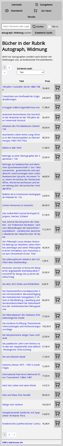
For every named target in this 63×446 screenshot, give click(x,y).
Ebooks (31, 16)
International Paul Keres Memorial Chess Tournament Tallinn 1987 (21, 376)
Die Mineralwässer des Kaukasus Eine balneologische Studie (21, 316)
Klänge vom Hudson (12, 404)
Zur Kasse (46, 10)
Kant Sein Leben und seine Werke (19, 385)
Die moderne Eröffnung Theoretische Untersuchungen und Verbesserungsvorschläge (21, 326)
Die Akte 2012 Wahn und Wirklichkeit (20, 283)
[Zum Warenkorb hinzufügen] (57, 88)
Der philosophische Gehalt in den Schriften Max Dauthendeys (21, 261)
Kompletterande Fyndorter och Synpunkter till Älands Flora (21, 414)
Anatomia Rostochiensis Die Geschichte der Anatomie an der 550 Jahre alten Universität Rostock (21, 117)
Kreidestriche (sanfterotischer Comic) (21, 423)
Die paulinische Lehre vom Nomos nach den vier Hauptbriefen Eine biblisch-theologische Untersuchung (21, 346)
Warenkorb (16, 10)
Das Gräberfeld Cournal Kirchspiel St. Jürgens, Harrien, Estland (21, 215)
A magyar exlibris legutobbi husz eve (21, 107)
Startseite (17, 4)
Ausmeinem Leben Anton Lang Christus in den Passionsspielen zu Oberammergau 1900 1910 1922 (21, 137)
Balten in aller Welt (11, 147)
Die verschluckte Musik (13, 356)
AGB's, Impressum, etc (12, 442)
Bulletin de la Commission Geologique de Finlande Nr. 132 (21, 196)
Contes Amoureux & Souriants (17, 205)
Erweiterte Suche (43, 32)
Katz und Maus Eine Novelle (16, 394)
